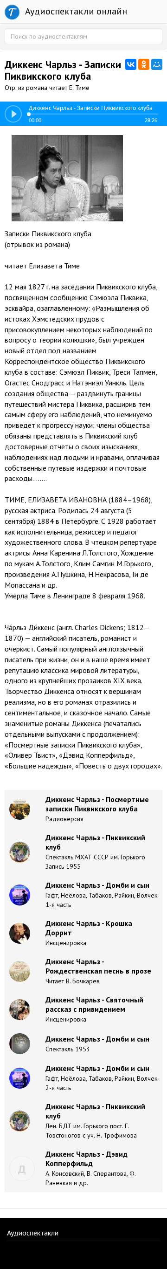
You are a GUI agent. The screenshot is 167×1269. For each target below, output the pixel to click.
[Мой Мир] (156, 64)
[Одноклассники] (143, 64)
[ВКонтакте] (130, 64)
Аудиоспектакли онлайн (75, 11)
